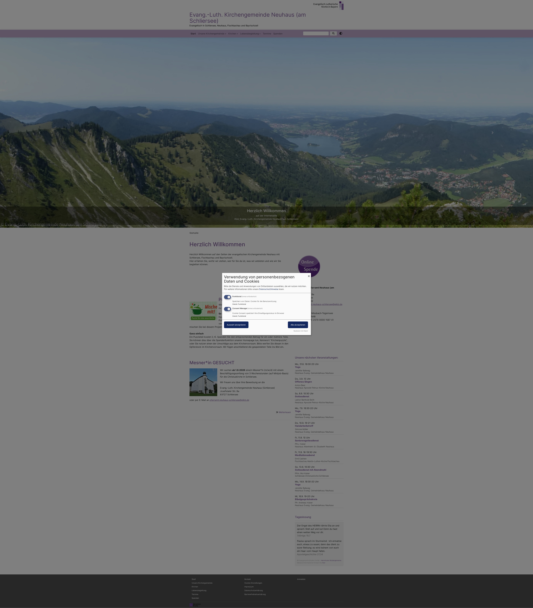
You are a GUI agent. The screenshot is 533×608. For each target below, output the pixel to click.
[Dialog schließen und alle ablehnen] (309, 274)
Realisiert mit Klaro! (301, 331)
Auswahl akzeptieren (236, 325)
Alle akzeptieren (298, 325)
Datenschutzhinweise (268, 289)
